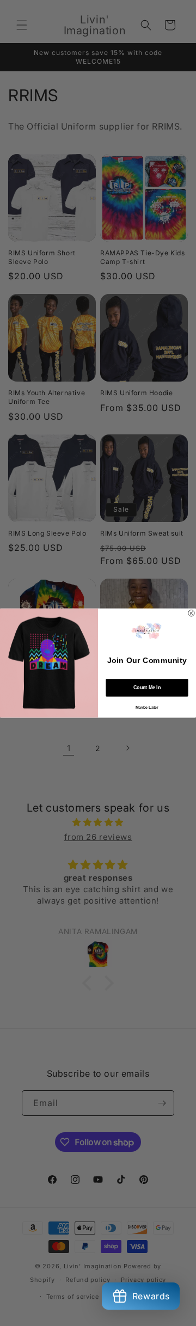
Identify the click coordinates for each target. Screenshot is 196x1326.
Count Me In (147, 687)
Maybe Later (147, 707)
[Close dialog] (191, 613)
